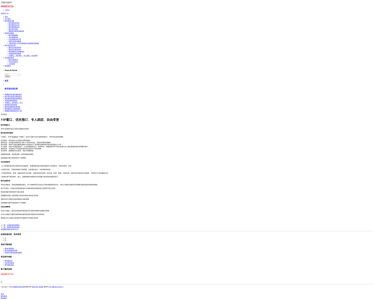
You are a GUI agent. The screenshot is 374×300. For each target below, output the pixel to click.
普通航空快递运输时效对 (13, 94)
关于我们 (8, 19)
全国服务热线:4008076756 (9, 229)
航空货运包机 (13, 29)
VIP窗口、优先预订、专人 (14, 102)
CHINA (7, 10)
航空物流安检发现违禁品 (13, 98)
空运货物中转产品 (15, 39)
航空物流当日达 (14, 23)
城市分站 (35, 287)
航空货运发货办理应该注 (13, 96)
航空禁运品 (8, 261)
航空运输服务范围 (11, 250)
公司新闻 (12, 64)
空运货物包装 (13, 37)
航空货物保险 (13, 35)
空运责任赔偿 (9, 263)
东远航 (41, 287)
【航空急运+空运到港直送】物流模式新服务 (24, 43)
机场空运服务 (9, 33)
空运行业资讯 (13, 62)
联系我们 (8, 66)
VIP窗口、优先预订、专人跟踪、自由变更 (23, 55)
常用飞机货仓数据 (15, 41)
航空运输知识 (13, 60)
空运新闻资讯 (9, 57)
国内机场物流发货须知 (12, 107)
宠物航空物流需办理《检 (13, 111)
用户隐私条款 (9, 265)
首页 (6, 17)
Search (7, 76)
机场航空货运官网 (18, 287)
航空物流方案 (9, 21)
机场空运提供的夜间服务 (13, 252)
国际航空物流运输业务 (16, 31)
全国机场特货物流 (15, 53)
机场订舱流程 (9, 248)
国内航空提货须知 (11, 104)
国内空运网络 (183, 290)
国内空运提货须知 (15, 49)
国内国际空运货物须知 (16, 51)
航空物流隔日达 (14, 27)
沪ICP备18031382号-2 (56, 287)
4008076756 (5, 13)
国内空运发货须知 (15, 47)
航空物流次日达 (14, 25)
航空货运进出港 (10, 45)
